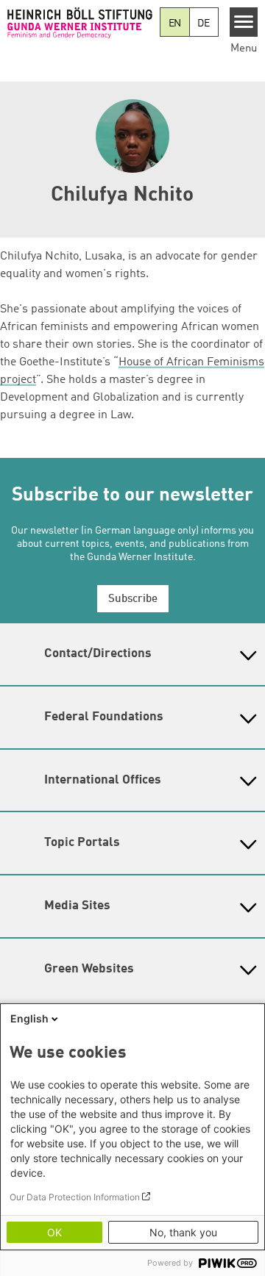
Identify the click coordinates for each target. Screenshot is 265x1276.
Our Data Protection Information (75, 1196)
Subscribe (133, 599)
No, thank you (183, 1232)
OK (54, 1232)
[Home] (79, 23)
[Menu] (244, 22)
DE (203, 23)
